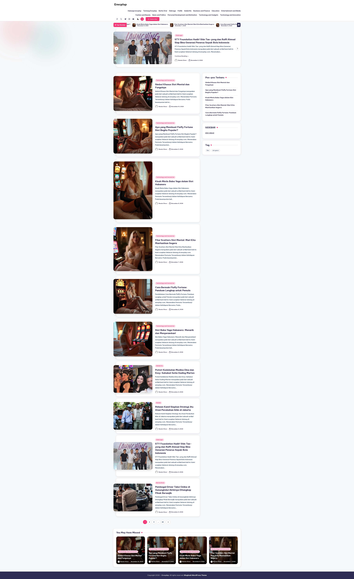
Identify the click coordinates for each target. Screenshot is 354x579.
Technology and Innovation (165, 86)
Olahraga (159, 446)
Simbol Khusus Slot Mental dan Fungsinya (217, 90)
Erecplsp (120, 4)
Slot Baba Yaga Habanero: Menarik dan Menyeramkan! (220, 24)
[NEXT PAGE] (168, 528)
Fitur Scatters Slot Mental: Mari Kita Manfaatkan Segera (220, 112)
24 (163, 528)
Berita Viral (180, 38)
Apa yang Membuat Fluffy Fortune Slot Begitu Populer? (220, 97)
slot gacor (209, 139)
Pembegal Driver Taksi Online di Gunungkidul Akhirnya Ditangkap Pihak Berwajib (173, 496)
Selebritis (159, 372)
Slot (208, 156)
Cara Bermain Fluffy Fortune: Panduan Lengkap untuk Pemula (173, 24)
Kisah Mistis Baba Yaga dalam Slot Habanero (219, 105)
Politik (158, 409)
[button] (152, 19)
